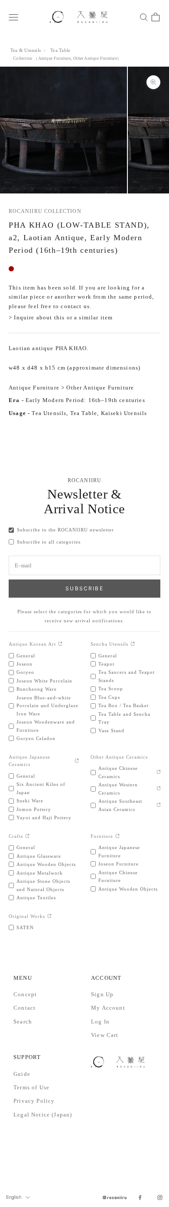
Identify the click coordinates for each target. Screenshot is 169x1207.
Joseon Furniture (118, 863)
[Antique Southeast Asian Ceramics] (159, 805)
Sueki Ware (29, 800)
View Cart (105, 1035)
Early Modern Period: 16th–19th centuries (85, 400)
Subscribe (84, 588)
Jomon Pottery (33, 809)
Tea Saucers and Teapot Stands (126, 675)
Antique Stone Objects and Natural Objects (43, 885)
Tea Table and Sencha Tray (124, 717)
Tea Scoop (110, 688)
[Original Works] (50, 916)
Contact (24, 1007)
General (25, 655)
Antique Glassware (38, 856)
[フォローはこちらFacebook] (140, 1197)
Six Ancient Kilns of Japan (40, 788)
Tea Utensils (49, 413)
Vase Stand (111, 730)
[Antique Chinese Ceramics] (159, 772)
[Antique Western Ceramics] (159, 789)
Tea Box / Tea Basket (123, 705)
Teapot (106, 663)
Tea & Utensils (25, 50)
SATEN (25, 927)
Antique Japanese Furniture (119, 851)
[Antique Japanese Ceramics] (77, 761)
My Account (108, 1007)
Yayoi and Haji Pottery (44, 817)
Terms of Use (31, 1087)
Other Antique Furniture (95, 58)
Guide (21, 1074)
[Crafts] (27, 836)
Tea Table (60, 50)
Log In (100, 1021)
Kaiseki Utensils (124, 413)
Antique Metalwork (39, 872)
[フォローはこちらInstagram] (160, 1197)
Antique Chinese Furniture (118, 876)
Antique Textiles (36, 897)
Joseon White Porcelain (44, 680)
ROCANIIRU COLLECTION (45, 211)
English (13, 1197)
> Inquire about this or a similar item (61, 317)
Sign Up (102, 994)
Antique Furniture (54, 58)
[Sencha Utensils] (133, 644)
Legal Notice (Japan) (42, 1114)
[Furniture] (118, 836)
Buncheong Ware (36, 689)
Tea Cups (109, 697)
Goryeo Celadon (35, 738)
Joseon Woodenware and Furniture (45, 725)
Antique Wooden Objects (46, 864)
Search (22, 1021)
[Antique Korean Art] (60, 644)
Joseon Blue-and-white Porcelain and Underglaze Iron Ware (47, 705)
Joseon (24, 663)
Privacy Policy (34, 1101)
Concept (25, 994)
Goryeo (25, 672)
